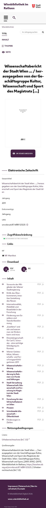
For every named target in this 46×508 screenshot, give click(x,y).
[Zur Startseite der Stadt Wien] (36, 6)
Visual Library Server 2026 (10, 506)
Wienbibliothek (8, 27)
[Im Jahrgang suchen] (43, 32)
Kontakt (21, 488)
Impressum (13, 486)
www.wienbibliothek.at (18, 499)
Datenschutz (24, 486)
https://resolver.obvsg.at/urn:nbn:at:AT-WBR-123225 (22, 466)
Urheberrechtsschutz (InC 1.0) (15, 439)
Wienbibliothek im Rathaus (16, 6)
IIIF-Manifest (10, 255)
